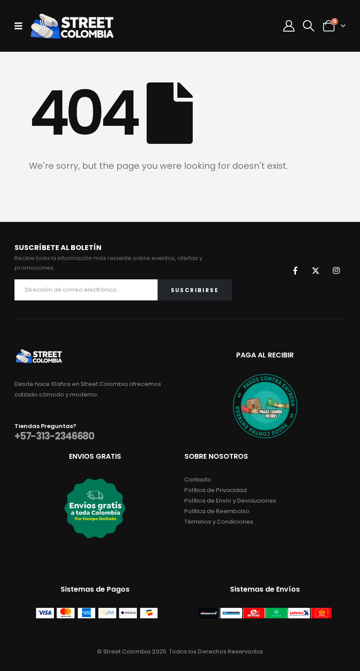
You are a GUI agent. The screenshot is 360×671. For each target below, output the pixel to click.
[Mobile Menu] (21, 25)
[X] (315, 270)
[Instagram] (336, 270)
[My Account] (289, 26)
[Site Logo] (72, 26)
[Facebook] (295, 270)
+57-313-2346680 (54, 436)
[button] (309, 26)
